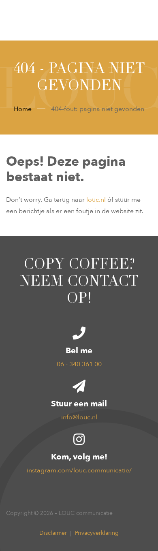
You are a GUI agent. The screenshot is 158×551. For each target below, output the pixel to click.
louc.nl (96, 199)
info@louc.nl (79, 417)
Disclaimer (53, 533)
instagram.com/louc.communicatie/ (79, 470)
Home (23, 109)
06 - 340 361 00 (79, 364)
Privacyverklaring (97, 533)
